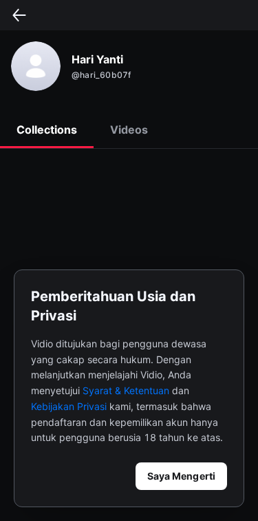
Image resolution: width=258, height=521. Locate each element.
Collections (47, 129)
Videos (129, 129)
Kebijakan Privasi (69, 406)
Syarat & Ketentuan (126, 390)
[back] (19, 15)
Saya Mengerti (181, 476)
